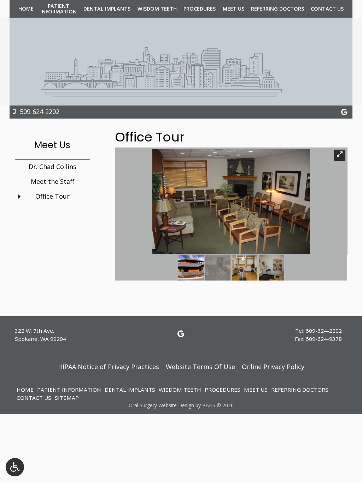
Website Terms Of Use (200, 366)
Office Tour (52, 196)
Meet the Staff (52, 181)
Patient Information (69, 389)
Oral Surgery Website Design (161, 405)
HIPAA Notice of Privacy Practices (108, 366)
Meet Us (233, 9)
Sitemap (67, 397)
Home (26, 9)
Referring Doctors (277, 9)
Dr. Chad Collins (52, 166)
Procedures (199, 9)
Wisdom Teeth (157, 9)
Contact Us (327, 9)
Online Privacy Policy (273, 366)
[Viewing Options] (14, 467)
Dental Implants (106, 9)
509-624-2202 (324, 330)
